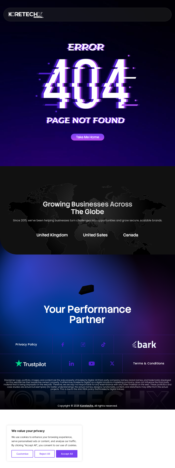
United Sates (95, 235)
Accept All (67, 453)
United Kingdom (52, 235)
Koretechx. (87, 405)
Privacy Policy (26, 344)
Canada (130, 235)
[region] (44, 443)
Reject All (44, 453)
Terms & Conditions (148, 363)
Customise (22, 453)
